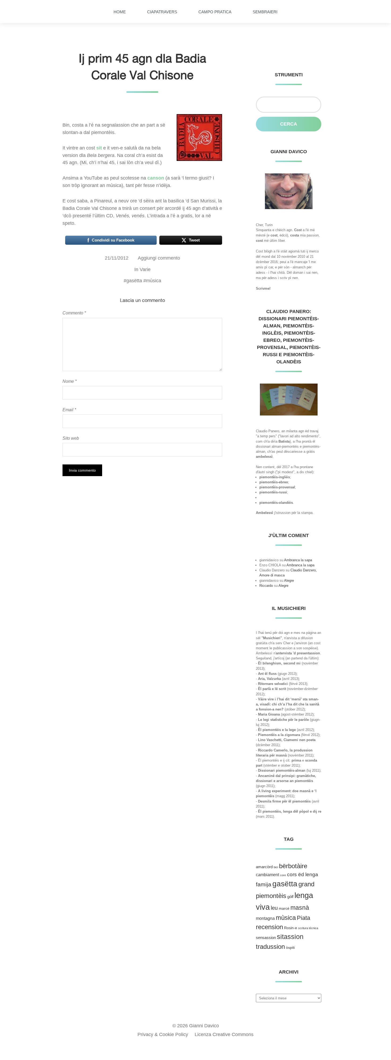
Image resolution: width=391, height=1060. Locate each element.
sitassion (290, 936)
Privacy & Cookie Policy (163, 1034)
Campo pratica (214, 12)
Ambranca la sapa (298, 560)
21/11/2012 (116, 258)
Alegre (289, 581)
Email (69, 410)
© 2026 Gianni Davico (195, 1025)
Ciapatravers (162, 12)
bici (276, 867)
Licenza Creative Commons (224, 1034)
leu (274, 908)
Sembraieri (265, 12)
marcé (284, 909)
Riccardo (266, 586)
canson (155, 178)
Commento (74, 313)
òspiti (290, 948)
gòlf (290, 897)
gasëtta (134, 280)
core (283, 875)
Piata (303, 917)
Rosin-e (290, 928)
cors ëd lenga (302, 874)
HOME (120, 12)
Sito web (71, 438)
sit (99, 148)
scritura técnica (308, 928)
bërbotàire (293, 866)
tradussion (270, 946)
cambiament (267, 874)
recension (269, 927)
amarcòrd (264, 867)
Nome (70, 381)
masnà (299, 907)
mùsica (153, 280)
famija (263, 884)
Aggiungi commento (159, 258)
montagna (265, 918)
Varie (145, 269)
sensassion (266, 938)
